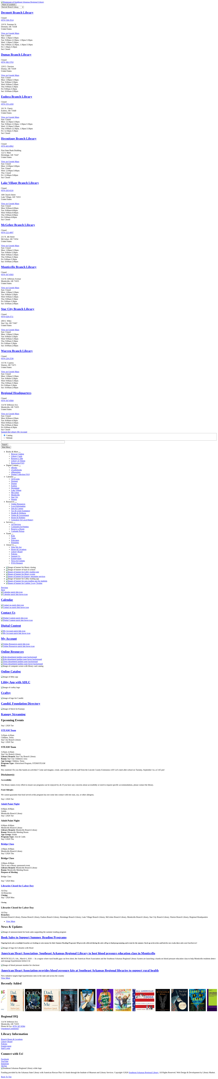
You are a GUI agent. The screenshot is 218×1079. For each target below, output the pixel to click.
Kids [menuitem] (13, 536)
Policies (4, 1044)
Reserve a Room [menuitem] (17, 529)
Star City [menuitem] (14, 497)
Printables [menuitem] (15, 543)
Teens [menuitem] (13, 538)
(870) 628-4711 (7, 317)
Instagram (5, 1064)
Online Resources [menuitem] (18, 504)
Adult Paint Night (10, 804)
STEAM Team (8, 730)
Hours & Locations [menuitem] (18, 549)
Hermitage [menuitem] (15, 488)
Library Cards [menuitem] (16, 456)
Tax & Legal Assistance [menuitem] (20, 511)
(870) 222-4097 (7, 232)
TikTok (4, 1066)
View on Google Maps (10, 33)
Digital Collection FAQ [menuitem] (20, 474)
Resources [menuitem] (10, 502)
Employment (6, 1046)
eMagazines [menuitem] (16, 472)
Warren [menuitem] (14, 499)
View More (10, 921)
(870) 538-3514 (7, 20)
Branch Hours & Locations (12, 1039)
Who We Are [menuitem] (16, 547)
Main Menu (6, 447)
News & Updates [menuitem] (18, 561)
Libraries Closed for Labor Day (17, 885)
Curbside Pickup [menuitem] (17, 531)
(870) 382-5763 (7, 62)
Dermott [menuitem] (14, 481)
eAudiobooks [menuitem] (16, 470)
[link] (22, 1000)
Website (9, 438)
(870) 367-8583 (7, 274)
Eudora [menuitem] (14, 486)
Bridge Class (7, 844)
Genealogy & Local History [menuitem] (22, 520)
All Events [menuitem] (15, 479)
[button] (4, 587)
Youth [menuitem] (8, 533)
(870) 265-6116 (7, 190)
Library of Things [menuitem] (18, 461)
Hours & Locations (9, 5)
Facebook (5, 1059)
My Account (22, 432)
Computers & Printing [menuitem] (20, 527)
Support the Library (9, 432)
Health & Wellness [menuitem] (18, 513)
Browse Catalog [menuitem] (17, 454)
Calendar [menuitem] (9, 477)
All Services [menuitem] (16, 524)
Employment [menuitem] (16, 558)
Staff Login (5, 1048)
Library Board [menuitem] (16, 552)
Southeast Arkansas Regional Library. (144, 1072)
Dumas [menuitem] (14, 483)
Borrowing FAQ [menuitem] (17, 463)
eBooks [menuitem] (14, 468)
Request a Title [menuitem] (17, 458)
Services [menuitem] (9, 522)
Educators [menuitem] (15, 540)
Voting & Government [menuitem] (20, 515)
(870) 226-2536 (7, 358)
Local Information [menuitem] (18, 506)
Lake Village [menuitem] (16, 490)
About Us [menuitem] (10, 545)
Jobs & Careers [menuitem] (17, 508)
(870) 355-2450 (7, 104)
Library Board (6, 1041)
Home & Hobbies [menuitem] (18, 518)
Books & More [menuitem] (12, 452)
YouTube (4, 1061)
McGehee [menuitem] (15, 493)
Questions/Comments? (10, 1028)
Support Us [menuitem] (15, 556)
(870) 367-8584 (7, 400)
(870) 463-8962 (7, 146)
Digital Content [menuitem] (12, 465)
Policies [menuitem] (14, 554)
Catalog (9, 435)
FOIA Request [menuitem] (17, 563)
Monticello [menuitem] (15, 495)
